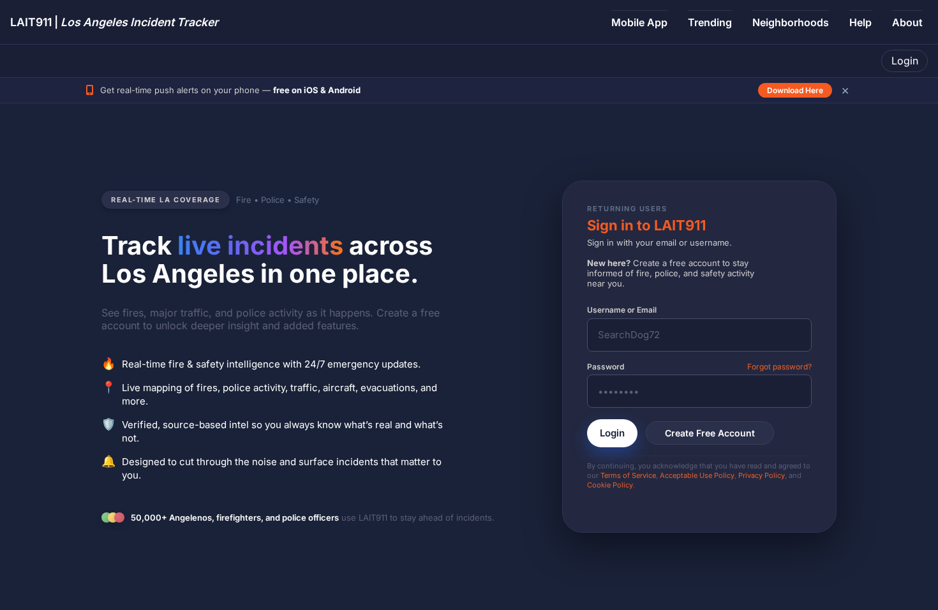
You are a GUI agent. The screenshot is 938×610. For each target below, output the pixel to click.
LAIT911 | (114, 22)
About (907, 22)
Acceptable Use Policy (697, 475)
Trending (710, 22)
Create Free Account (710, 433)
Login (904, 60)
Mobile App (639, 22)
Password (605, 366)
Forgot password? (779, 366)
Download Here (795, 90)
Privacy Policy (761, 475)
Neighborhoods (790, 22)
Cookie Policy (610, 484)
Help (860, 22)
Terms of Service (628, 475)
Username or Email (622, 310)
